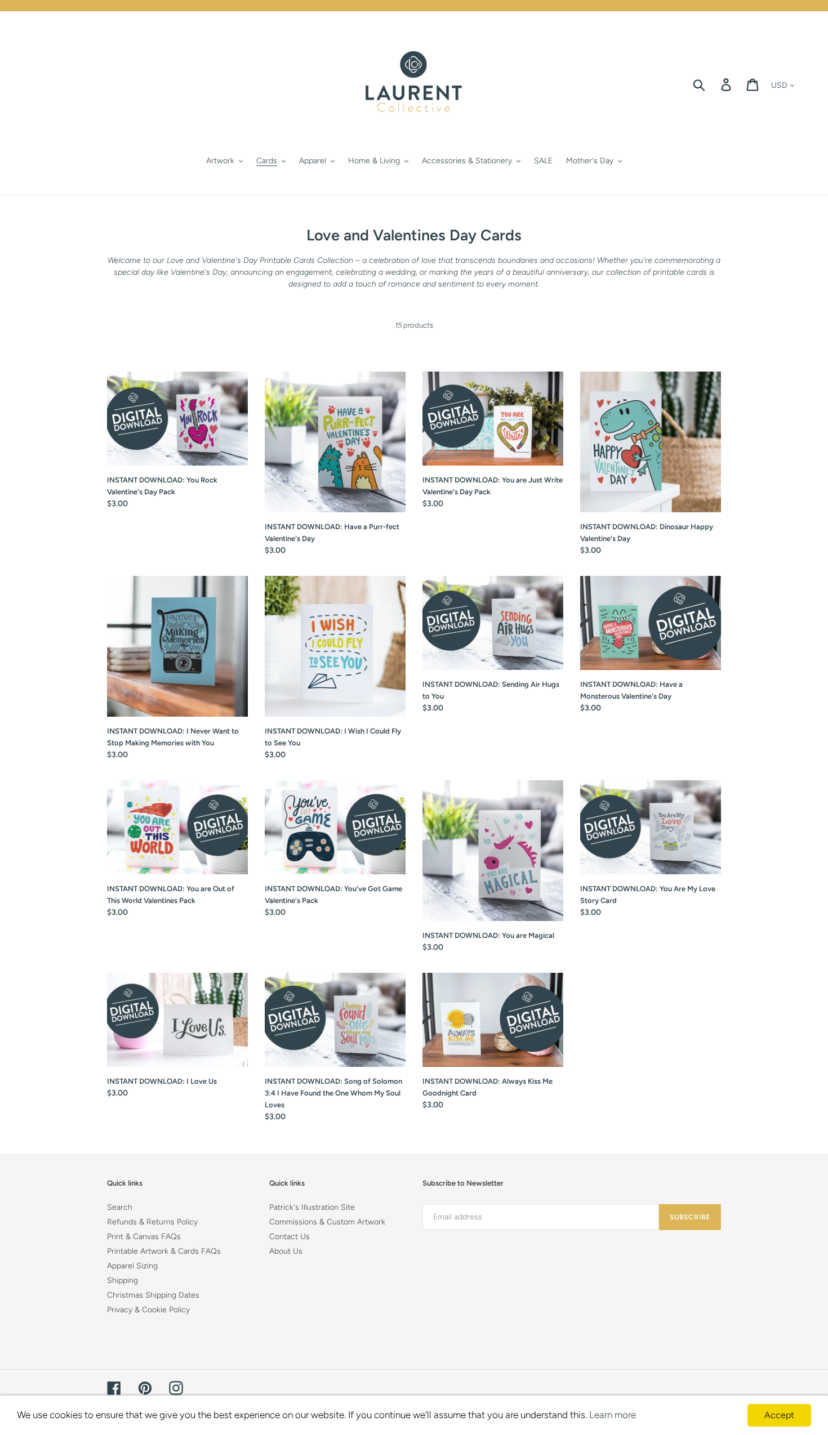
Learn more (612, 1414)
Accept (779, 1415)
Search (119, 1207)
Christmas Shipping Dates (153, 1295)
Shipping (122, 1280)
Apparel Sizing (132, 1266)
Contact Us (289, 1236)
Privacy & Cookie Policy (148, 1310)
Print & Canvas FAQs (144, 1236)
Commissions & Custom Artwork (327, 1222)
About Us (285, 1251)
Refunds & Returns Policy (152, 1222)
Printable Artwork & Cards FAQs (164, 1251)
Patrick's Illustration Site (312, 1207)
